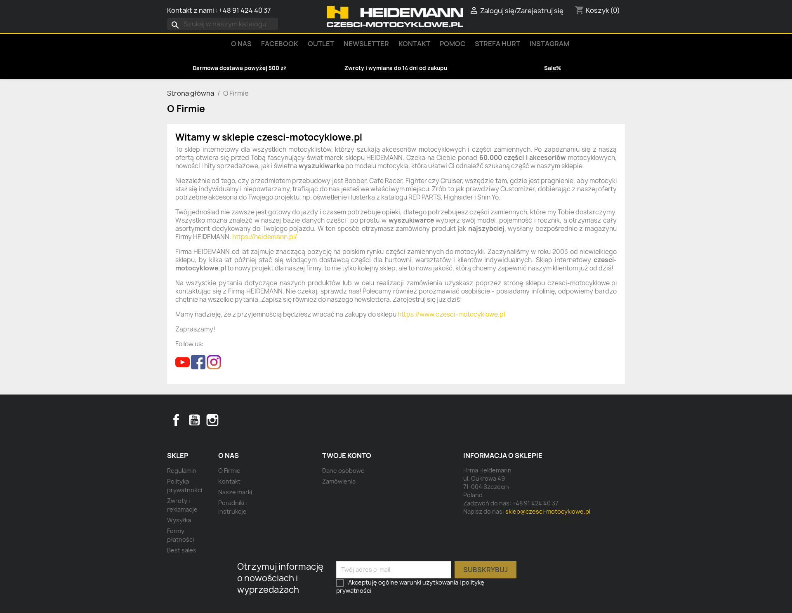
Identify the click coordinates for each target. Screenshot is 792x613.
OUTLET (321, 43)
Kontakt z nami (190, 10)
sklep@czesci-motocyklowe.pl (547, 511)
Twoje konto (346, 455)
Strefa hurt (497, 43)
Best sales (181, 550)
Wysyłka (179, 520)
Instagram (549, 43)
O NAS (241, 43)
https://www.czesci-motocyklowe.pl (451, 314)
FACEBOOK (279, 43)
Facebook (176, 420)
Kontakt (414, 43)
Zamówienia (339, 481)
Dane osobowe (343, 470)
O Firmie (229, 470)
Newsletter (366, 43)
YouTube (194, 420)
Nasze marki (235, 492)
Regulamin (181, 470)
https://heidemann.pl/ (264, 237)
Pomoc (452, 43)
